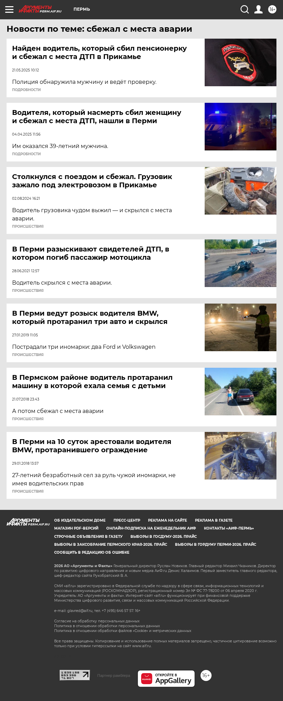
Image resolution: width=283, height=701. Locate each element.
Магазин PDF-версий (76, 528)
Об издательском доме (80, 520)
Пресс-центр (127, 520)
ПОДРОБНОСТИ (26, 90)
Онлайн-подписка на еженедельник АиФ (151, 528)
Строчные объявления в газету (88, 536)
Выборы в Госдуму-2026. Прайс (163, 536)
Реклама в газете (214, 520)
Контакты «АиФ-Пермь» (229, 528)
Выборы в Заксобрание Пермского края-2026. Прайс (110, 544)
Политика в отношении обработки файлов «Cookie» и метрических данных (122, 631)
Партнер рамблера (113, 675)
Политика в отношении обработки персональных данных (107, 626)
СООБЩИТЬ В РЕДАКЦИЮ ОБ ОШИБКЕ (91, 552)
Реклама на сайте (167, 520)
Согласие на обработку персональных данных (96, 621)
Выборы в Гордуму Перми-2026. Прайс (215, 544)
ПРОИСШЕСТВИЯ (27, 226)
